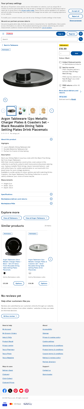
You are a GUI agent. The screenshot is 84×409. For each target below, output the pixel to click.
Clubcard (5, 374)
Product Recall (7, 341)
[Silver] (29, 273)
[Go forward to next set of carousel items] (50, 259)
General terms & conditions (53, 345)
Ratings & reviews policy (52, 357)
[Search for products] (81, 39)
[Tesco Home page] (9, 34)
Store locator (47, 374)
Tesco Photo (6, 353)
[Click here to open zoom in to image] (5, 100)
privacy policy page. (28, 10)
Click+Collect (7, 378)
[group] (13, 259)
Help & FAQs (7, 337)
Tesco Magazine (8, 357)
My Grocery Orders (9, 333)
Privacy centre (7, 345)
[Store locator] (81, 34)
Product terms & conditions (53, 349)
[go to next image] (52, 111)
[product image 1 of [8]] (27, 78)
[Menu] (3, 34)
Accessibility (47, 329)
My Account (6, 329)
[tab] (11, 111)
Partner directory (49, 362)
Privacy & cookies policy (51, 337)
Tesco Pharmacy (8, 349)
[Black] (4, 273)
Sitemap (46, 333)
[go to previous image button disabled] (3, 111)
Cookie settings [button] (48, 341)
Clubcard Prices (8, 382)
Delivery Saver (7, 370)
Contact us (47, 370)
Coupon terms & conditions (53, 353)
